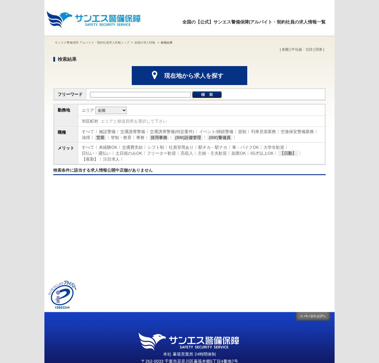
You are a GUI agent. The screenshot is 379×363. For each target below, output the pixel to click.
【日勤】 (288, 153)
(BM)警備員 (220, 137)
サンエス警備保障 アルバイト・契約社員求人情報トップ (92, 42)
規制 (242, 131)
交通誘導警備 (132, 131)
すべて (88, 131)
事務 (140, 137)
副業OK (239, 153)
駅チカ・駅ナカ (212, 147)
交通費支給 (132, 147)
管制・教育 (121, 137)
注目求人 (111, 159)
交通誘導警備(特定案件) (172, 131)
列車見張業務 (263, 131)
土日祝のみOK (128, 153)
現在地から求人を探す (194, 75)
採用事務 (159, 137)
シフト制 (155, 147)
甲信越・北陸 (302, 49)
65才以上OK (262, 153)
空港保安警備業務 (297, 131)
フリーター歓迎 (161, 153)
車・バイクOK (245, 147)
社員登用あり (181, 147)
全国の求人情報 (145, 42)
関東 (318, 49)
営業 (100, 137)
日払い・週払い (96, 153)
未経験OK (108, 147)
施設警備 (107, 131)
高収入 (187, 153)
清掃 (86, 137)
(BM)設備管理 (188, 137)
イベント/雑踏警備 (216, 131)
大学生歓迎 (274, 147)
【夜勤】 (90, 159)
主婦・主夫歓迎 (212, 153)
